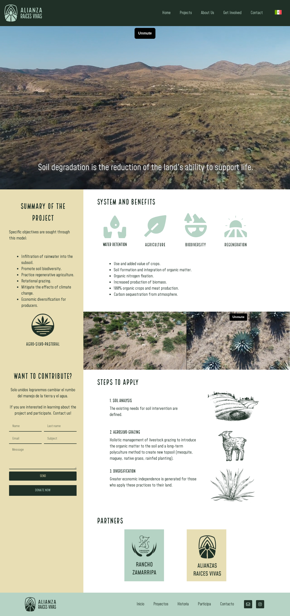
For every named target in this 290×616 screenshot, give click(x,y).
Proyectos (160, 604)
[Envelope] (248, 604)
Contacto (227, 604)
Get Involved (232, 13)
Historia (183, 604)
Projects (186, 13)
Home (166, 13)
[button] (43, 490)
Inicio (140, 604)
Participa (204, 604)
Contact (257, 13)
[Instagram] (260, 604)
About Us (207, 13)
